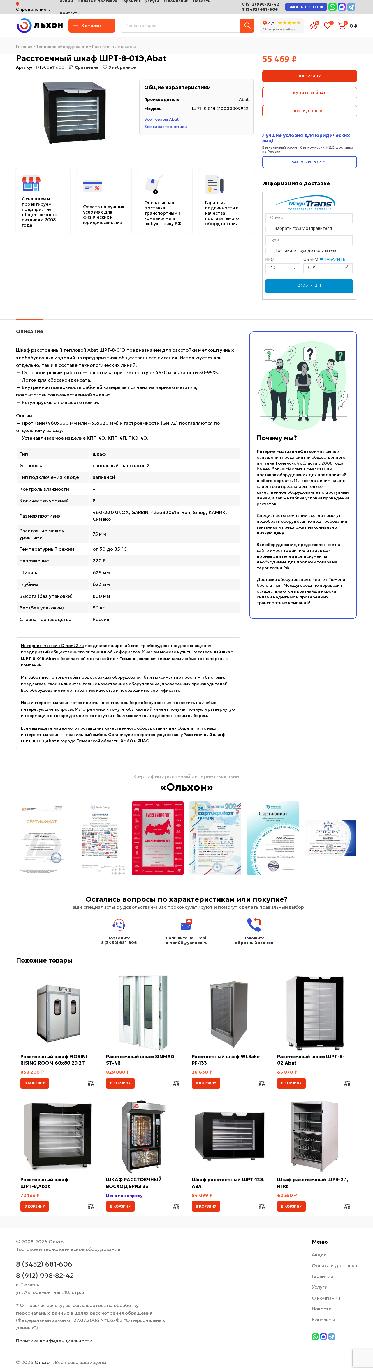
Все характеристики (165, 126)
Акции (319, 1254)
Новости (322, 1309)
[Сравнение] (90, 1083)
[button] (34, 1083)
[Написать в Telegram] (351, 7)
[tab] (29, 328)
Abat (244, 99)
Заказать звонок (306, 7)
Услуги (320, 1287)
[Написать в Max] (342, 7)
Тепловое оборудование (62, 46)
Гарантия (322, 1276)
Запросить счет (310, 161)
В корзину (310, 76)
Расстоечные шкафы (114, 46)
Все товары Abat (161, 119)
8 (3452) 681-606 (260, 9)
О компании (326, 1298)
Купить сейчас (309, 92)
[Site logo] (39, 25)
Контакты (323, 1319)
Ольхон (43, 1362)
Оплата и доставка (334, 1265)
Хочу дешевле (310, 111)
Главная (24, 46)
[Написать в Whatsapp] (332, 7)
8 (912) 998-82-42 (260, 4)
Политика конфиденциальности (54, 1341)
